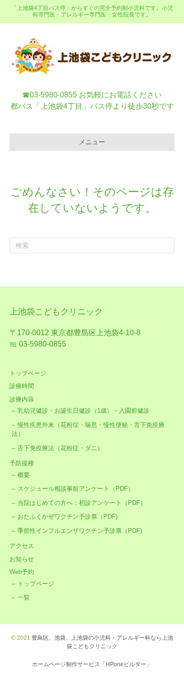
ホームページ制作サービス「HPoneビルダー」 (92, 664)
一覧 (23, 597)
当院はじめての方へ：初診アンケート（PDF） (81, 502)
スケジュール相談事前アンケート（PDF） (75, 488)
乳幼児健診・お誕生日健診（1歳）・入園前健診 (83, 410)
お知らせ (21, 559)
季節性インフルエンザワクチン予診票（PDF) (79, 530)
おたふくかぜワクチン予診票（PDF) (67, 516)
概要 (23, 474)
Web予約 (21, 571)
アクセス (21, 545)
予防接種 (21, 463)
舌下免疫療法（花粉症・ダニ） (60, 448)
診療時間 (21, 386)
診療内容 (21, 399)
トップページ (27, 373)
